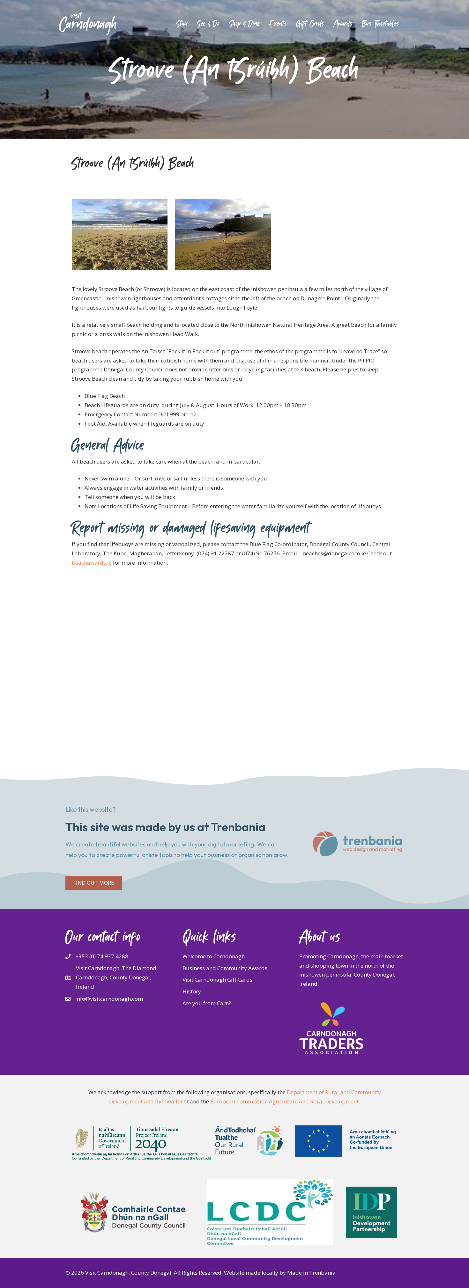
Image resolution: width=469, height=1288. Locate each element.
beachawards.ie (92, 562)
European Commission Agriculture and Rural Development (284, 1101)
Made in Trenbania (311, 1272)
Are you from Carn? (206, 1003)
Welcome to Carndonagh (213, 956)
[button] (93, 883)
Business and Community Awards (224, 968)
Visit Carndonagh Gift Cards (217, 979)
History (191, 991)
